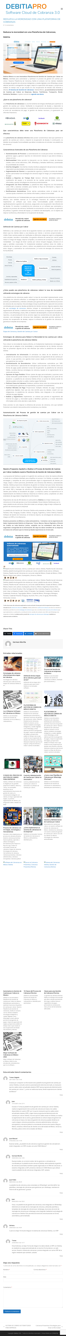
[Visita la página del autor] (8, 644)
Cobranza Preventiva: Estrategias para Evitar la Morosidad (46, 1327)
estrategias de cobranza (25, 610)
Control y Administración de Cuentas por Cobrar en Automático (33, 777)
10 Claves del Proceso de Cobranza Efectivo (32, 992)
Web (4, 1277)
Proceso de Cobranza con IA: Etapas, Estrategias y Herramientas (12, 830)
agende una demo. (37, 94)
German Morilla (19, 642)
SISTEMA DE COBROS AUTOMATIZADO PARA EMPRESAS (17, 1327)
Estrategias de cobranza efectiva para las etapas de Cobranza (11, 675)
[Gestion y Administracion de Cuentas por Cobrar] (53, 812)
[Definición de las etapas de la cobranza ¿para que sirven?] (33, 665)
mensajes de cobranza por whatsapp (39, 614)
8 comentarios (9, 25)
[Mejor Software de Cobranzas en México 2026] (12, 1041)
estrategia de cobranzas (17, 308)
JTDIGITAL (55, 1333)
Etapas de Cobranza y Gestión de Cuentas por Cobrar (20, 331)
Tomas (14, 1240)
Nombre (6, 1270)
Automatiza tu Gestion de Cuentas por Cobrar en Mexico (12, 993)
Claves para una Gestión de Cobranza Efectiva (52, 992)
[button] (62, 9)
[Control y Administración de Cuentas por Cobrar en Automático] (33, 764)
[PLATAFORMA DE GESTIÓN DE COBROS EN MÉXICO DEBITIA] (33, 696)
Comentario (7, 1287)
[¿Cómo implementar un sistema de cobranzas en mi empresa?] (33, 816)
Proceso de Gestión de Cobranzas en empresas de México (52, 671)
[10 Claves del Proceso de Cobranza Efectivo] (33, 925)
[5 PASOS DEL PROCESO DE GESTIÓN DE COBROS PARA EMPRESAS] (12, 764)
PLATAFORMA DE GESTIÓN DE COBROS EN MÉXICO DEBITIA (32, 707)
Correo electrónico (40, 1270)
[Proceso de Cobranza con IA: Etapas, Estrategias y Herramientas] (12, 816)
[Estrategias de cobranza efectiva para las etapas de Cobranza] (12, 664)
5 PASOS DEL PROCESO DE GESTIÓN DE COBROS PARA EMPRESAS (12, 777)
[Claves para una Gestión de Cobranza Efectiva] (53, 925)
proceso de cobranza (52, 610)
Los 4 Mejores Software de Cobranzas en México (11, 712)
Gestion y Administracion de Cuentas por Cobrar (53, 821)
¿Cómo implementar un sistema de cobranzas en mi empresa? (32, 830)
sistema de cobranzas (17, 607)
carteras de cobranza (43, 607)
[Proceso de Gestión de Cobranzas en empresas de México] (53, 662)
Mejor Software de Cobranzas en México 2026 (10, 1055)
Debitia (16, 1333)
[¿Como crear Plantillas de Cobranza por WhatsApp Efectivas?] (53, 764)
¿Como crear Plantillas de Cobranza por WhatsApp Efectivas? (53, 777)
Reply (61, 1095)
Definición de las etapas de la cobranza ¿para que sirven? (32, 678)
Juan (13, 1101)
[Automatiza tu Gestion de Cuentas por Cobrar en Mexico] (12, 925)
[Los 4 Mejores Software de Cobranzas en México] (12, 700)
